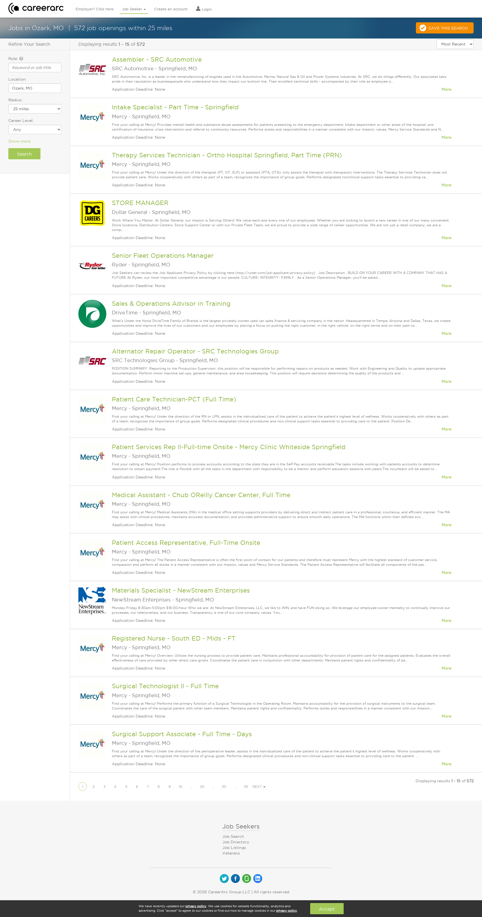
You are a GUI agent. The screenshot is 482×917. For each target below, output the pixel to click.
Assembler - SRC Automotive (157, 59)
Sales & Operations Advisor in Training (171, 303)
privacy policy (195, 906)
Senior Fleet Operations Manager (163, 255)
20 (202, 786)
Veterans (231, 853)
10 (180, 786)
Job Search (233, 836)
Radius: (15, 100)
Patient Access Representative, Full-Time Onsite (186, 542)
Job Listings (234, 847)
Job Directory (235, 842)
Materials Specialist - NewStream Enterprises (181, 590)
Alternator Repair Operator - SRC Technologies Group (195, 351)
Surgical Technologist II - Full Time (165, 686)
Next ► (259, 786)
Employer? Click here (95, 9)
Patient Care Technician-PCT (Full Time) (174, 399)
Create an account (170, 9)
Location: (17, 79)
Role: (13, 58)
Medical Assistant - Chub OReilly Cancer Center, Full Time (201, 495)
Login (206, 9)
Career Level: (21, 120)
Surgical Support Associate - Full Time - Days (182, 734)
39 (246, 786)
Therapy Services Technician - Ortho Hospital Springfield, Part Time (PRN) (227, 155)
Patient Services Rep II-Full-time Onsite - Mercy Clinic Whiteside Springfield (229, 447)
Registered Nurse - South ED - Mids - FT (173, 638)
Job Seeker (132, 9)
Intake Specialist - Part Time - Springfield (175, 107)
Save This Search (448, 28)
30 (224, 786)
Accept (327, 908)
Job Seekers (241, 826)
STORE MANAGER (140, 202)
